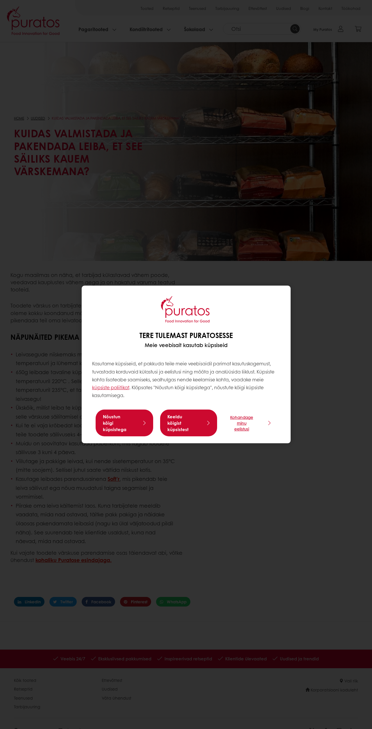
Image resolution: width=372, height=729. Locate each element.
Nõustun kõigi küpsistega (114, 423)
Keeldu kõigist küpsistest (178, 423)
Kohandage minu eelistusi (241, 423)
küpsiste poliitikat (110, 387)
